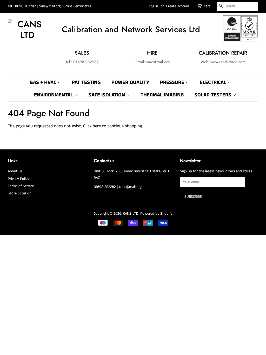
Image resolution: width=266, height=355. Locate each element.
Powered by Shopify (156, 213)
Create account (177, 6)
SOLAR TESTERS (213, 95)
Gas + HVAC (43, 82)
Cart (207, 6)
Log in (153, 6)
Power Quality (130, 82)
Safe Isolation (107, 95)
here (97, 126)
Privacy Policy (18, 178)
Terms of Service (21, 186)
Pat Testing (86, 82)
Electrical (214, 82)
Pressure (172, 82)
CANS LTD (130, 213)
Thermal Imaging (162, 95)
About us (15, 171)
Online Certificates (77, 6)
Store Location (19, 193)
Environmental (54, 95)
